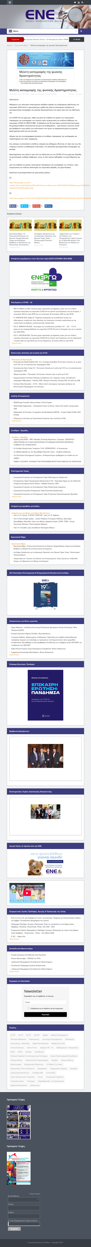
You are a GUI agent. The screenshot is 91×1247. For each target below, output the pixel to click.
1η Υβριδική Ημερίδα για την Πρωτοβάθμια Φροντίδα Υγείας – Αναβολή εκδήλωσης (42, 452)
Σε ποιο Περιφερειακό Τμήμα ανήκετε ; (23, 1220)
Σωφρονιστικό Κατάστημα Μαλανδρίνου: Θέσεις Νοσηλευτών (32, 652)
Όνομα (10, 1204)
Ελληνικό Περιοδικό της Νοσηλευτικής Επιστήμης (29, 1056)
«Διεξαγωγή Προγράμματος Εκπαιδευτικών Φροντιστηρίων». (32, 962)
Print (72, 94)
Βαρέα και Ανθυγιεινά (40, 1043)
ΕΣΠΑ (20, 1052)
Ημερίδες (54, 1060)
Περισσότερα (16, 343)
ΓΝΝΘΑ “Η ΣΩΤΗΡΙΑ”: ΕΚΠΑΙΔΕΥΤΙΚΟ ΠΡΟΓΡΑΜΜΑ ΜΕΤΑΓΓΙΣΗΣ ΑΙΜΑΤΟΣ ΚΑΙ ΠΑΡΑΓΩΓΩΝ (47, 461)
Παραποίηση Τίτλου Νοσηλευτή (22, 1069)
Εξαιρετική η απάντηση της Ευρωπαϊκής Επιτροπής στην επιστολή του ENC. (40, 418)
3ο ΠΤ (20, 1035)
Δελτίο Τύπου (32, 1048)
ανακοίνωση (34, 1085)
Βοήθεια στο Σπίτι (58, 1043)
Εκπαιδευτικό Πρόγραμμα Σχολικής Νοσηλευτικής (28, 965)
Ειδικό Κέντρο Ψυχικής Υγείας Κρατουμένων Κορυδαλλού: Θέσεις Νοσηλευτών (38, 649)
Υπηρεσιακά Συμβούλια (54, 1077)
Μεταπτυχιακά (16, 1064)
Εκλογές (29, 1052)
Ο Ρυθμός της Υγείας (54, 1064)
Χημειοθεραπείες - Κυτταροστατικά (51, 1081)
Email (80, 94)
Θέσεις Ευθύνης (67, 1060)
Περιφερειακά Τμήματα (58, 1069)
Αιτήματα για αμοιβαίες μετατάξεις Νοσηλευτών (31, 513)
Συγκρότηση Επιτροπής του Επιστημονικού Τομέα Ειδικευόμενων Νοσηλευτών (41, 477)
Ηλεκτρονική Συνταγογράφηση (37, 1060)
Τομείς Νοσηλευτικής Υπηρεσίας (23, 1077)
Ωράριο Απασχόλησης (19, 1085)
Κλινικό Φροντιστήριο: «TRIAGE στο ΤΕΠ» (26, 958)
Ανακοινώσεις (34, 1039)
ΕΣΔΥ (13, 1052)
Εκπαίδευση (39, 1052)
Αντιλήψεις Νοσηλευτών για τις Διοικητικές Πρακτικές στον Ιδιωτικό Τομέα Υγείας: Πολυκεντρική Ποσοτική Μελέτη (45, 238)
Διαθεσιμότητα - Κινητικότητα (67, 1048)
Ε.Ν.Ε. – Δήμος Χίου (18, 936)
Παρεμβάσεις (42, 1069)
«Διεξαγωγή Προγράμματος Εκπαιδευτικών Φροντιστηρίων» (31, 969)
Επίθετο (11, 1212)
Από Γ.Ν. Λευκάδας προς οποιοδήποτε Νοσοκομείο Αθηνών (34, 528)
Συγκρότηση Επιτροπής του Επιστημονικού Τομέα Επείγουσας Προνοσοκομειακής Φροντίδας (46, 494)
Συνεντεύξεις (50, 1073)
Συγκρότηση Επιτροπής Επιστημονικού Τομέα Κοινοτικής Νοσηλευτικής (38, 491)
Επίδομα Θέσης (16, 1060)
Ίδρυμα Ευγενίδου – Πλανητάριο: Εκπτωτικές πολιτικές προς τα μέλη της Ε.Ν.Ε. (41, 374)
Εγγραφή (45, 1014)
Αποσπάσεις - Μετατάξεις (20, 1043)
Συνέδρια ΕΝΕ (37, 1073)
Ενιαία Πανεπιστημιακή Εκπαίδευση (64, 1056)
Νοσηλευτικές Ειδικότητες (33, 1064)
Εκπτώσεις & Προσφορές (22, 360)
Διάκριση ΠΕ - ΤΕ (46, 1048)
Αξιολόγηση (69, 1039)
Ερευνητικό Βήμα (51, 94)
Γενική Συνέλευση (17, 1048)
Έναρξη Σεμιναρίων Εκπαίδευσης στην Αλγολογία (28, 955)
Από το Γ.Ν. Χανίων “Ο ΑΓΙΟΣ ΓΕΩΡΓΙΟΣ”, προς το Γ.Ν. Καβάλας (36, 515)
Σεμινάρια (73, 1069)
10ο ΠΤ (37, 1035)
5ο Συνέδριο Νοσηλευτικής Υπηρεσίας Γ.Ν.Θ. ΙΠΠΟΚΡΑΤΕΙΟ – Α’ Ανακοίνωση (40, 448)
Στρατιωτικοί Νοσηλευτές (20, 1073)
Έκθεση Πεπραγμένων (59, 1035)
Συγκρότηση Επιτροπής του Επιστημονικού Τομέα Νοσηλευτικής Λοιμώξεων (40, 487)
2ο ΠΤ (13, 1035)
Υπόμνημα (31, 1081)
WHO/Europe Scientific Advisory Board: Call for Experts (33, 402)
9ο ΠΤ (28, 1035)
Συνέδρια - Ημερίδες (20, 437)
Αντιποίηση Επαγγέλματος (52, 1039)
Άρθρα (45, 1035)
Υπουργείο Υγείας (17, 1081)
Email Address (23, 1196)
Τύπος (40, 1077)
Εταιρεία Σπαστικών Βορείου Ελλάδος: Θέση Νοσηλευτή (30, 634)
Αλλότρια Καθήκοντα (18, 1039)
